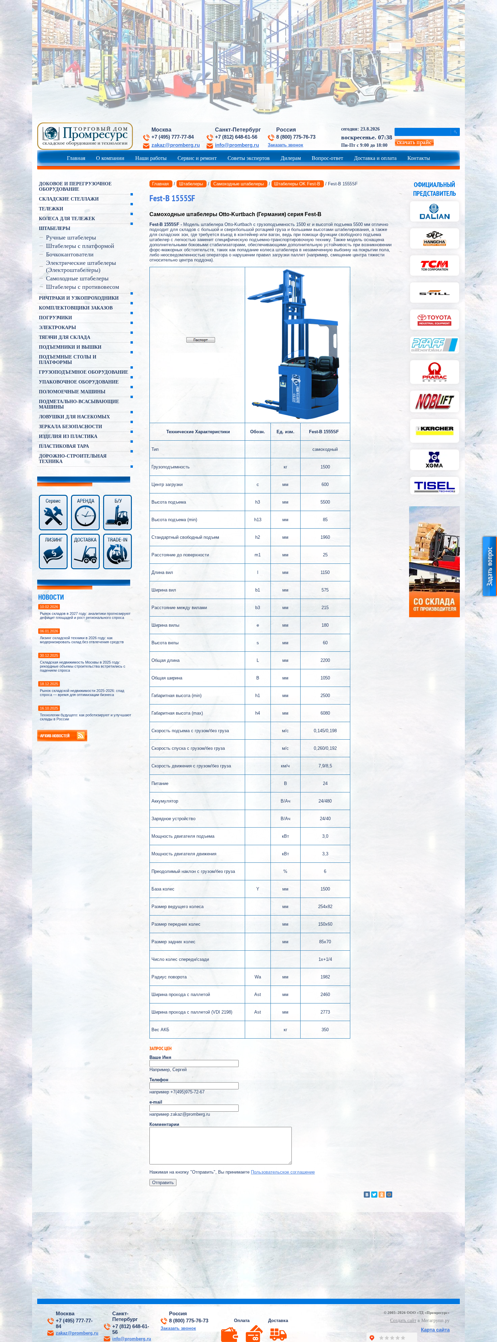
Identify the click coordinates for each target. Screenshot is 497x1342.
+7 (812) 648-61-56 (236, 137)
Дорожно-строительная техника (72, 459)
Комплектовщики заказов (76, 307)
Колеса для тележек (67, 218)
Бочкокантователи (70, 254)
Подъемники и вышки (70, 347)
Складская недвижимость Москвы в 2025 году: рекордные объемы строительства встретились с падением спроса (82, 666)
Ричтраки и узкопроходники (79, 298)
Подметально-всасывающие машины (79, 404)
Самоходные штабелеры (77, 278)
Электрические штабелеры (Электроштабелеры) (81, 266)
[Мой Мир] (389, 1194)
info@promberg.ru (237, 145)
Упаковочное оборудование (79, 382)
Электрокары (57, 327)
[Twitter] (374, 1194)
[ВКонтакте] (367, 1194)
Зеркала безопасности (70, 426)
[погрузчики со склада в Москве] (434, 615)
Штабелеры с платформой (80, 245)
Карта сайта (435, 1330)
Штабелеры (54, 228)
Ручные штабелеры (71, 237)
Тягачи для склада (64, 337)
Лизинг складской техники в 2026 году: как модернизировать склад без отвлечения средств (82, 640)
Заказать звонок (285, 144)
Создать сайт (403, 1320)
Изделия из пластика (68, 436)
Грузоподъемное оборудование (83, 372)
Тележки (51, 208)
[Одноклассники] (382, 1194)
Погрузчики (55, 317)
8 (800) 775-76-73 (295, 137)
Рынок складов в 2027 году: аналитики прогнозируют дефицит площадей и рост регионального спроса (85, 615)
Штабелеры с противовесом (82, 286)
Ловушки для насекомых (74, 416)
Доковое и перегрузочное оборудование (75, 186)
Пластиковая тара (64, 446)
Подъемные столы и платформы (67, 359)
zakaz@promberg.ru (175, 145)
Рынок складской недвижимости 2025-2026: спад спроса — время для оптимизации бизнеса (82, 693)
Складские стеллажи (69, 199)
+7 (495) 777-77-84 (172, 137)
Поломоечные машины (72, 391)
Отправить (163, 1182)
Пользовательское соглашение (283, 1172)
